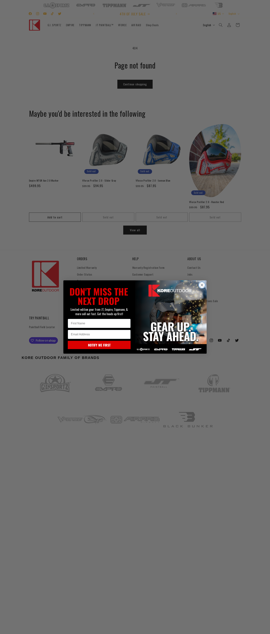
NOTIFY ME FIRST (99, 345)
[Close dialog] (202, 285)
